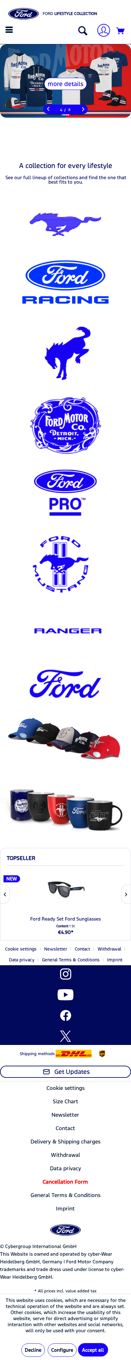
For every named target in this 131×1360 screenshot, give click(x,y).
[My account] (101, 31)
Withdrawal (109, 949)
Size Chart (65, 1101)
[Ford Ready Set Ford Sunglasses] (65, 889)
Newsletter (55, 949)
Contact (82, 949)
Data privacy (21, 960)
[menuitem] (10, 29)
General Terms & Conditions (71, 960)
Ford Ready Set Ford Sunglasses (65, 919)
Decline (33, 1350)
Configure (62, 1350)
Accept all (93, 1350)
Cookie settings (21, 949)
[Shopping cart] (120, 31)
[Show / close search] (81, 31)
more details (65, 84)
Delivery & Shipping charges (65, 1141)
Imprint (114, 960)
